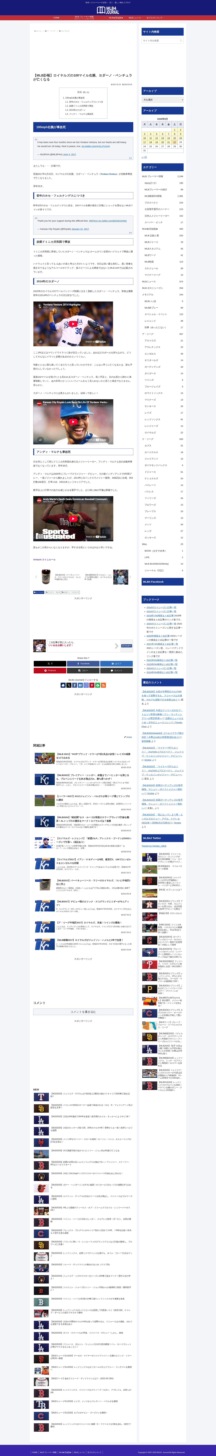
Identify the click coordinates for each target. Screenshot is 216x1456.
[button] (83, 670)
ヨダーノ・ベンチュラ (71, 592)
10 (144, 138)
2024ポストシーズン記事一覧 (161, 668)
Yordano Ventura (108, 174)
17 (144, 142)
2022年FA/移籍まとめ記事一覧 (162, 660)
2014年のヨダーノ (77, 110)
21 (168, 142)
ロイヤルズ (40, 592)
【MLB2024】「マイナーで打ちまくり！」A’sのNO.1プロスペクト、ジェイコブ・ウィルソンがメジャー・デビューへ (163, 752)
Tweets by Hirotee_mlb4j (154, 846)
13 (162, 138)
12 (156, 138)
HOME (35, 1452)
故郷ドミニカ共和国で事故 (81, 106)
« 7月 (144, 157)
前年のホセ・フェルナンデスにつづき (86, 102)
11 (151, 138)
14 (168, 138)
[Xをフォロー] (68, 685)
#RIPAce (93, 221)
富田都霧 (146, 741)
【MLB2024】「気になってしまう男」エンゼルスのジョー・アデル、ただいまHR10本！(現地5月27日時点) (162, 818)
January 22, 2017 (80, 229)
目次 (79, 92)
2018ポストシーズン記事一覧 (161, 607)
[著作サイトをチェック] (63, 685)
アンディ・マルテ (54, 592)
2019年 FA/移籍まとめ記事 (160, 615)
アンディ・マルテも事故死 (81, 114)
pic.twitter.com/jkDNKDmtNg (112, 221)
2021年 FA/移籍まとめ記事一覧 (162, 644)
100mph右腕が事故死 (74, 98)
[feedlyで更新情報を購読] (97, 685)
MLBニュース (79, 1452)
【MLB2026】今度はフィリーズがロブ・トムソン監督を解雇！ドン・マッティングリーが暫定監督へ (162, 714)
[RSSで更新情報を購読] (103, 685)
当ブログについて (94, 1452)
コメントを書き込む (83, 1011)
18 (150, 142)
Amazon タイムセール (44, 559)
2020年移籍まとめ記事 (158, 636)
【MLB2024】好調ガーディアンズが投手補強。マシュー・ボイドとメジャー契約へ (162, 789)
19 (156, 142)
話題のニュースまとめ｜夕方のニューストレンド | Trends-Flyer (162, 722)
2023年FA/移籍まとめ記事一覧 (162, 664)
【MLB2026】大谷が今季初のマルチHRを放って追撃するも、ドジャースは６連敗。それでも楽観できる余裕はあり (162, 695)
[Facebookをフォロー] (74, 685)
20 (162, 142)
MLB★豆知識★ (65, 1452)
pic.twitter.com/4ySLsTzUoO (96, 146)
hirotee (147, 760)
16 (180, 138)
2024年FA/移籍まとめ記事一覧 (162, 672)
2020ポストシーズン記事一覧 (161, 624)
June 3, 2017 (69, 154)
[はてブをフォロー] (80, 685)
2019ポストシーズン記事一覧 (161, 611)
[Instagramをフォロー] (86, 685)
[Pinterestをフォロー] (91, 685)
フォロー (127, 646)
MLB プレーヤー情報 (48, 1452)
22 (174, 142)
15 (174, 138)
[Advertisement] (83, 51)
